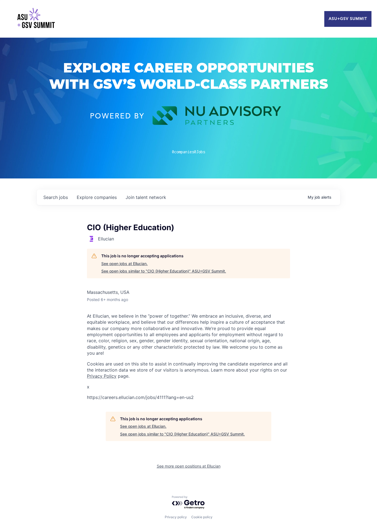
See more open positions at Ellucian (189, 466)
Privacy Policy (101, 376)
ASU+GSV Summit (348, 19)
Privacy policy (176, 517)
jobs (55, 197)
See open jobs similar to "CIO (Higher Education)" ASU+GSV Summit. (163, 271)
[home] (36, 19)
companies (97, 197)
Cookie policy (202, 517)
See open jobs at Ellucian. (124, 263)
